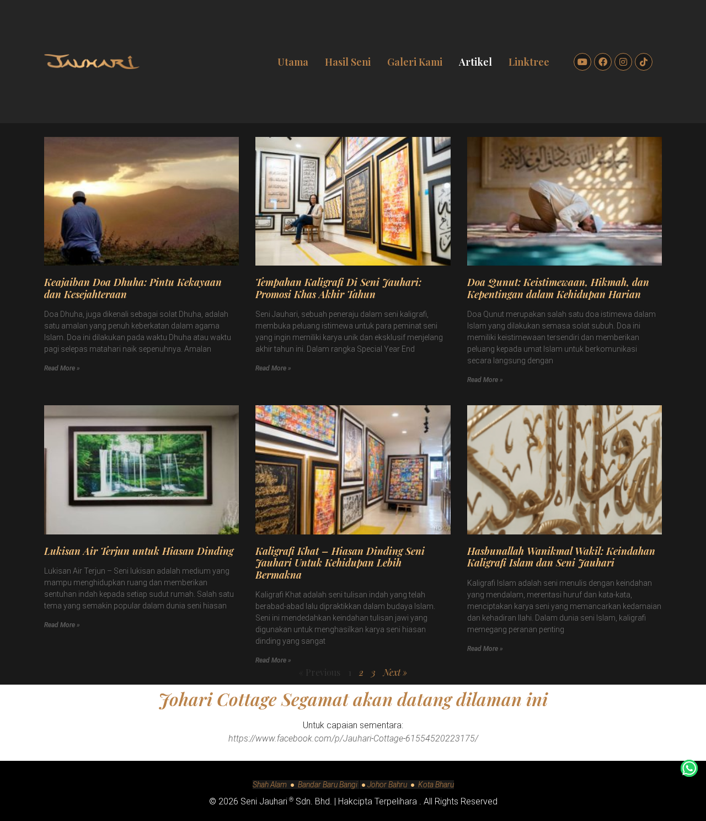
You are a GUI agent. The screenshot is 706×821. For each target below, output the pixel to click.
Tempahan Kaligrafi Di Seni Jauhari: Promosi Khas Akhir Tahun (338, 288)
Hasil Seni (348, 61)
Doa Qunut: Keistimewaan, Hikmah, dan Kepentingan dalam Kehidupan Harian (558, 288)
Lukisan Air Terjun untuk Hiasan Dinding (138, 551)
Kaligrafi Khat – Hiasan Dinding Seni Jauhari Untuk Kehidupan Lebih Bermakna (340, 562)
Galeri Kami (414, 61)
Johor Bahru (387, 784)
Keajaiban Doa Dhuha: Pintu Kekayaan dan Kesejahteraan (133, 288)
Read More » (62, 368)
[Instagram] (623, 62)
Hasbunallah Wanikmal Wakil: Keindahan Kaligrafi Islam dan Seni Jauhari (561, 557)
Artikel (475, 61)
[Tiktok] (643, 62)
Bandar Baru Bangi (328, 784)
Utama (292, 61)
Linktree (529, 61)
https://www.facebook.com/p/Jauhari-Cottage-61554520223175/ (353, 738)
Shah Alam (270, 784)
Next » (395, 672)
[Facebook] (603, 62)
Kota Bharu (436, 784)
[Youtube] (582, 62)
